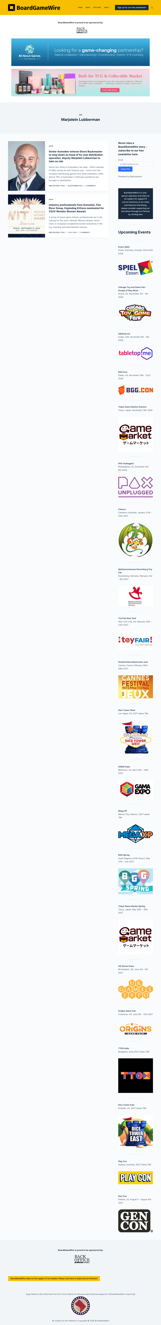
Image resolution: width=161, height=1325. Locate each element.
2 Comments (90, 186)
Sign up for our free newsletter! (131, 7)
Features (97, 7)
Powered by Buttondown (130, 176)
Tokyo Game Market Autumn (132, 407)
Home (80, 7)
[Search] (152, 8)
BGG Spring (124, 855)
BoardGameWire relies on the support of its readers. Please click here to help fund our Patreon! (54, 1278)
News (88, 7)
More (106, 7)
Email (120, 160)
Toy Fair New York (127, 618)
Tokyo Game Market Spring (131, 906)
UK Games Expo (126, 966)
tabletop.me (124, 333)
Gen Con (122, 1196)
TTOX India (123, 1048)
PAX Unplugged (126, 463)
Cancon (122, 509)
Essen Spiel (124, 247)
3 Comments (84, 232)
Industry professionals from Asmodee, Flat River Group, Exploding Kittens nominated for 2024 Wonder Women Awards (76, 208)
